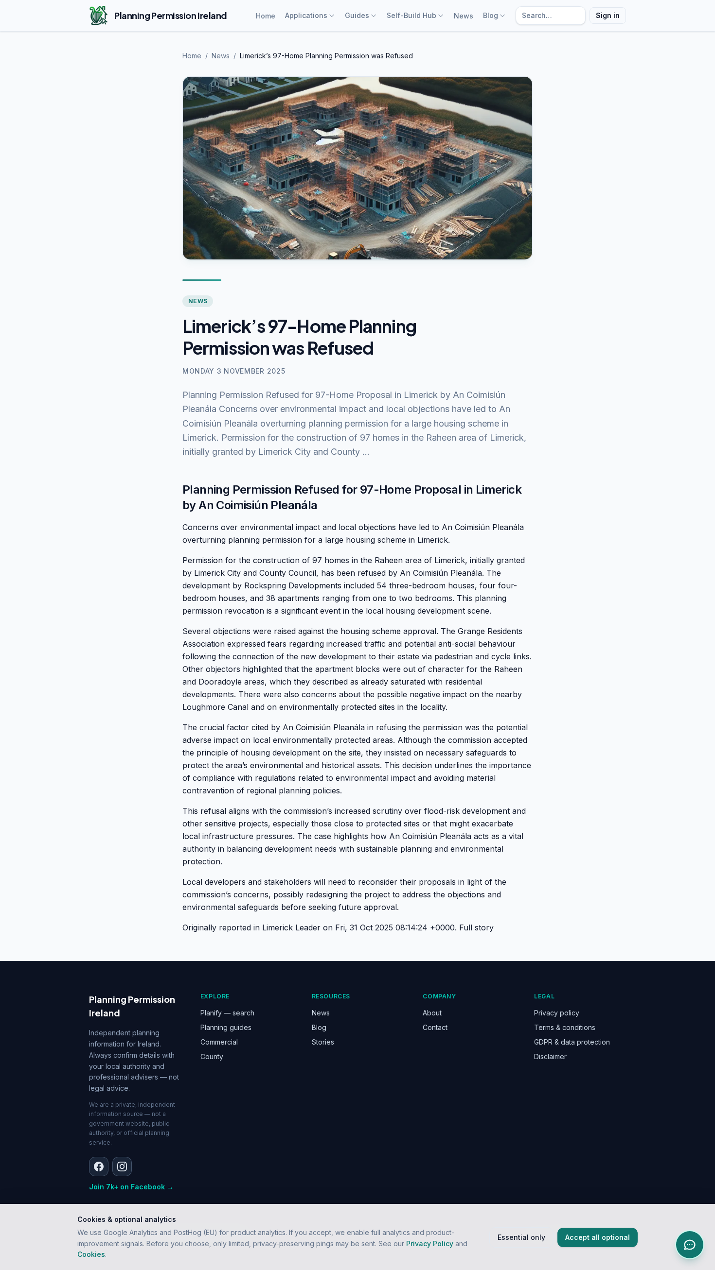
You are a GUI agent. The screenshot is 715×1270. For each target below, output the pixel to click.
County (211, 1056)
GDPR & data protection (572, 1042)
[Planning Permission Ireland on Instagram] (122, 1166)
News (463, 16)
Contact (435, 1027)
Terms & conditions (564, 1027)
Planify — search (227, 1013)
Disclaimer (550, 1056)
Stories (323, 1042)
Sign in (608, 15)
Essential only (521, 1237)
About (432, 1013)
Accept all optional (597, 1237)
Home (265, 16)
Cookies (91, 1254)
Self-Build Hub (411, 15)
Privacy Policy (429, 1243)
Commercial (219, 1042)
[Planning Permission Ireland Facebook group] (98, 1166)
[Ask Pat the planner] (689, 1244)
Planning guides (225, 1027)
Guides (357, 15)
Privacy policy (556, 1013)
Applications (306, 15)
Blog (490, 15)
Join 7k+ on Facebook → (131, 1187)
